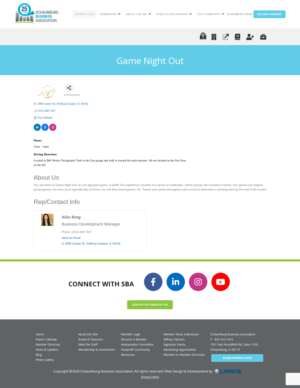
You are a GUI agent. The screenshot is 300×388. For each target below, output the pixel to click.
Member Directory (48, 344)
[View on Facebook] (45, 127)
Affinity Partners (174, 339)
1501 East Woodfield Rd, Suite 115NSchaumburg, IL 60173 (234, 346)
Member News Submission (181, 334)
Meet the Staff (87, 344)
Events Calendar (46, 339)
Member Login (130, 334)
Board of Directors (90, 339)
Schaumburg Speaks (239, 14)
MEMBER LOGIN (85, 14)
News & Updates (47, 349)
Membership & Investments (96, 349)
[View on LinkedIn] (37, 127)
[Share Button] (68, 87)
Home (40, 334)
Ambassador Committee (137, 344)
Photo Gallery (45, 360)
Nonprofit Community (135, 349)
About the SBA (88, 334)
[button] (110, 14)
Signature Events (174, 344)
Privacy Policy (150, 377)
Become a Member (134, 339)
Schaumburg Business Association (233, 334)
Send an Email (71, 237)
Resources (128, 355)
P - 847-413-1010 (221, 339)
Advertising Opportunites (179, 349)
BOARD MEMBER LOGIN (237, 358)
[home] (35, 14)
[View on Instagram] (52, 127)
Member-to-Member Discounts (184, 355)
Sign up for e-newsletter (150, 304)
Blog (39, 355)
